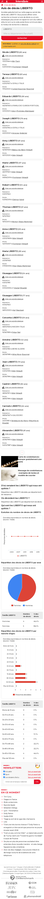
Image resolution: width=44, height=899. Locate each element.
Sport (7, 774)
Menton (15, 222)
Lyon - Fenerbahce (11, 811)
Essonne (30, 89)
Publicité (37, 867)
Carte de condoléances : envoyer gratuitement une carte (30, 459)
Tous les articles (18, 869)
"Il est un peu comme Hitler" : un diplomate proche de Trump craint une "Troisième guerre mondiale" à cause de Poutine (23, 836)
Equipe (20, 867)
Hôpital (16, 288)
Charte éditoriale (28, 867)
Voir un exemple (34, 772)
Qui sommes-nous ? (10, 867)
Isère (22, 200)
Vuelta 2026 (8, 816)
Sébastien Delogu (10, 808)
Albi (13, 61)
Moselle (23, 288)
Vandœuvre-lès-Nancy (20, 421)
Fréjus (14, 332)
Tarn (17, 61)
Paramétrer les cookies (26, 871)
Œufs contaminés (10, 802)
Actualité (8, 772)
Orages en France (10, 799)
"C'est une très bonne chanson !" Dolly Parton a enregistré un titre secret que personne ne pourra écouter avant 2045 (23, 827)
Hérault (25, 67)
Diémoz (16, 200)
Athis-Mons (16, 354)
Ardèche (23, 133)
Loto (5, 822)
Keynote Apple (9, 805)
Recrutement (32, 869)
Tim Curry (7, 797)
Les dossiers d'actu (12, 777)
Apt (14, 310)
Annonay (15, 133)
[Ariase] (11, 896)
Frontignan (17, 67)
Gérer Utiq (37, 871)
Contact (9, 869)
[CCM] (32, 883)
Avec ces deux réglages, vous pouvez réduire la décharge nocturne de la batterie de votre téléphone (21, 852)
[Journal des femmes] (11, 883)
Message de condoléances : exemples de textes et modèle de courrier (30, 472)
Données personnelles (10, 871)
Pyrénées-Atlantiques (25, 111)
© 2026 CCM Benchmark (33, 873)
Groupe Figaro (19, 873)
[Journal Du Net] (11, 887)
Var (19, 332)
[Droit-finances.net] (32, 887)
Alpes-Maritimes (25, 222)
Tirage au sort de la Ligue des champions (19, 819)
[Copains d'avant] (11, 892)
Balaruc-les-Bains (19, 150)
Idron (14, 111)
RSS (26, 869)
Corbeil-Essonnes (19, 89)
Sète (14, 155)
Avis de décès (10, 5)
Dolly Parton (8, 813)
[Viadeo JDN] (32, 892)
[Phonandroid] (32, 896)
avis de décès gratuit (28, 44)
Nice (14, 266)
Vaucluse (19, 310)
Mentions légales (8, 873)
